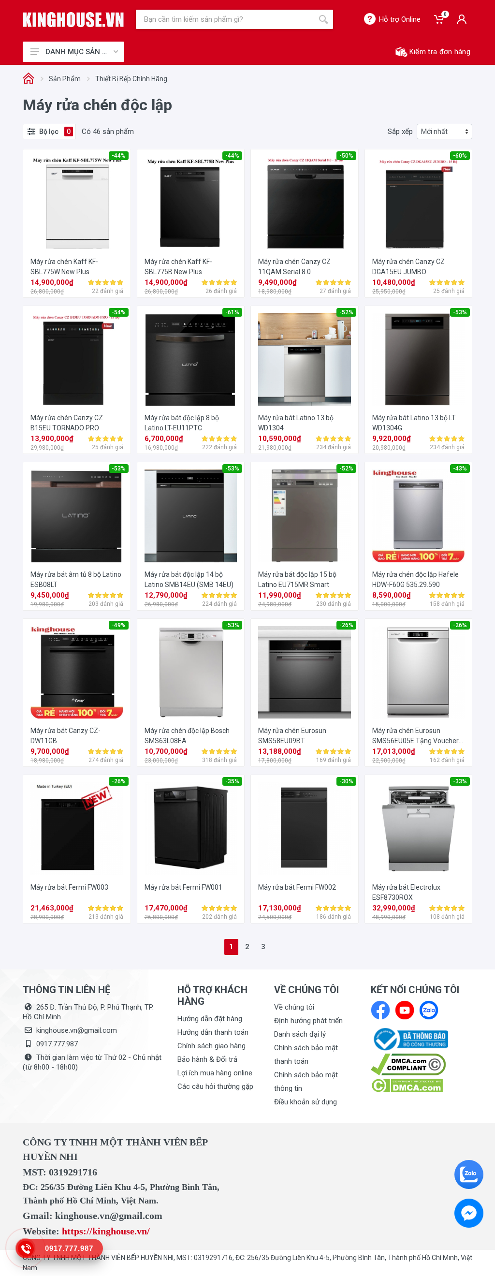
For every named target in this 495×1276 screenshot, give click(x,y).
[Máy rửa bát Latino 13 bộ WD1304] (304, 359)
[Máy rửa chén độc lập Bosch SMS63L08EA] (191, 672)
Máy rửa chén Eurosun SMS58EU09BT (292, 736)
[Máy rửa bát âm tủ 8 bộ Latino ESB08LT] (76, 515)
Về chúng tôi (294, 1007)
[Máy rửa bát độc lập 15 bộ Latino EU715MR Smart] (304, 515)
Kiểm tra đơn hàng (439, 51)
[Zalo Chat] (468, 1174)
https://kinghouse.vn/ (106, 1231)
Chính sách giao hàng (211, 1045)
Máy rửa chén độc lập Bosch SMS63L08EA (187, 736)
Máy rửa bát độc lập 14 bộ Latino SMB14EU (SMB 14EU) (189, 579)
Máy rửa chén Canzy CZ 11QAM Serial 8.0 (294, 267)
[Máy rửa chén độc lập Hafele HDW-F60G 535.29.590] (418, 515)
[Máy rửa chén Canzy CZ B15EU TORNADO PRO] (76, 359)
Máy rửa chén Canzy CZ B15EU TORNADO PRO (66, 423)
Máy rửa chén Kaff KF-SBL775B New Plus (178, 267)
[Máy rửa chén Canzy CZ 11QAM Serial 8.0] (304, 203)
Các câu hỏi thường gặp (215, 1086)
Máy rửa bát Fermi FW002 (297, 887)
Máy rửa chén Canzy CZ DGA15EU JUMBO (408, 267)
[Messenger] (468, 1213)
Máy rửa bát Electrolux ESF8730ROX (406, 892)
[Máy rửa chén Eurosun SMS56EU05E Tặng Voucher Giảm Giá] (418, 672)
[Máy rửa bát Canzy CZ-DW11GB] (76, 672)
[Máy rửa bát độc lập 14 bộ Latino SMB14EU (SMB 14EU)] (191, 515)
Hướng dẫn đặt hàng (209, 1018)
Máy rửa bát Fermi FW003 (69, 887)
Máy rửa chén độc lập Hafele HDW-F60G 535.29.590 (415, 579)
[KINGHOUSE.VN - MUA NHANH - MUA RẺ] (73, 19)
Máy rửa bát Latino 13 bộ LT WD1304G (414, 423)
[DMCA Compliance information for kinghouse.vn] (421, 1064)
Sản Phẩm (65, 79)
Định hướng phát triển (308, 1020)
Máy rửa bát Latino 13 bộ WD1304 (296, 423)
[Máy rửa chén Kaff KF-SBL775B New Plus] (191, 203)
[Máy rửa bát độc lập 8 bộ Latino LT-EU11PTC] (191, 359)
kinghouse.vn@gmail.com (76, 1030)
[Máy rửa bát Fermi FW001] (191, 828)
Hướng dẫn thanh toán (212, 1032)
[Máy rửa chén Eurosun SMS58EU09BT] (304, 672)
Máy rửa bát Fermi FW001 (183, 887)
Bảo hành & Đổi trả (207, 1059)
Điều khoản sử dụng (305, 1102)
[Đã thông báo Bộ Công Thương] (409, 1038)
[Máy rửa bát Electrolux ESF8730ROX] (418, 828)
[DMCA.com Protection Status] (407, 1085)
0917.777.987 (57, 1044)
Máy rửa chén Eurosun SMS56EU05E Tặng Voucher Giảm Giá (415, 736)
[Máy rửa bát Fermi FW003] (76, 828)
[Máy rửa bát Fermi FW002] (304, 828)
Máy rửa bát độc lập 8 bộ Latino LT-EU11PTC (182, 423)
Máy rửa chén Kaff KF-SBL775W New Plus (64, 267)
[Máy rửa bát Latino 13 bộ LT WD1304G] (418, 359)
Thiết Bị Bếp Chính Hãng (131, 79)
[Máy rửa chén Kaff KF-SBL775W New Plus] (76, 203)
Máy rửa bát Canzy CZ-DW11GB (65, 736)
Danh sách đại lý (300, 1034)
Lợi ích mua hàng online (214, 1073)
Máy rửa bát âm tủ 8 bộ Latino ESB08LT (75, 579)
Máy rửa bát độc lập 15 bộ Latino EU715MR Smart (297, 579)
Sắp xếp (400, 131)
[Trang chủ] (28, 79)
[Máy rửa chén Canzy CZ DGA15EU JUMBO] (418, 203)
